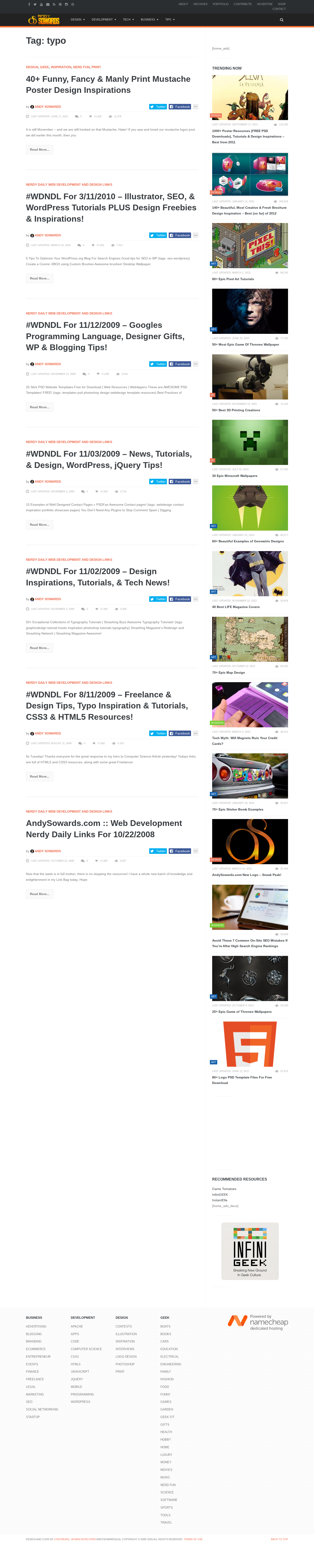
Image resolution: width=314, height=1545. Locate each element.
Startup (33, 1417)
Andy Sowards (47, 107)
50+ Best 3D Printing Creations (236, 410)
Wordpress (80, 1402)
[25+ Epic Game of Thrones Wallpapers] (250, 978)
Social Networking (42, 1409)
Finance (32, 1371)
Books (165, 1334)
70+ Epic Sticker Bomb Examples (237, 809)
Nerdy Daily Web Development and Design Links (69, 184)
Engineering (170, 1364)
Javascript (80, 1371)
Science (167, 1492)
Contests (124, 1326)
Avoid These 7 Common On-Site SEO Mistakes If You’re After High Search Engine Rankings (250, 943)
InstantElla (219, 1200)
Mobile (76, 1387)
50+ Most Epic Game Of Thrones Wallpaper (245, 344)
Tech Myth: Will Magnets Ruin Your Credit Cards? (244, 741)
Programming (82, 1394)
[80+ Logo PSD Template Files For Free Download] (250, 1044)
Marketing (35, 1394)
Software (168, 1500)
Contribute (243, 4)
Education (169, 1349)
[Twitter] (36, 4)
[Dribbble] (73, 4)
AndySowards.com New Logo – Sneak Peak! (246, 875)
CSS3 (75, 1356)
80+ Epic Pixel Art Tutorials (233, 279)
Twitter (161, 107)
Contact (279, 9)
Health (166, 1432)
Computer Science (86, 1349)
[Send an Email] (48, 4)
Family (165, 1371)
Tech (127, 19)
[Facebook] (29, 4)
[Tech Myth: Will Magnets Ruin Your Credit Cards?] (250, 704)
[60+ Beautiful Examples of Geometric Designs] (250, 508)
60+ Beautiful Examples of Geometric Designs (248, 541)
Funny (165, 1394)
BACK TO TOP (279, 1539)
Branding (34, 1341)
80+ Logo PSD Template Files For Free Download (242, 1080)
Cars (164, 1341)
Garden (166, 1409)
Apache (77, 1326)
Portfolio (220, 4)
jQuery (77, 1379)
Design (76, 19)
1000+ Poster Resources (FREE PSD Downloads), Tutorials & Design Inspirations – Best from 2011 (248, 136)
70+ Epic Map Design (228, 672)
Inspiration (61, 67)
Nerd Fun (81, 67)
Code (75, 1341)
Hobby (165, 1439)
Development (102, 19)
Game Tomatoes (224, 1189)
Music (165, 1477)
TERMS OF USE (193, 1539)
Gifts (164, 1424)
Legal (31, 1387)
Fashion (167, 1379)
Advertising (36, 1326)
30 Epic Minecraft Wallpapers (234, 476)
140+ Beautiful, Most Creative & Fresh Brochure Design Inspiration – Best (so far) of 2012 (249, 210)
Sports (166, 1507)
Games (165, 1402)
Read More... (39, 149)
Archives (200, 4)
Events (32, 1364)
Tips (168, 19)
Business (148, 19)
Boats (165, 1326)
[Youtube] (42, 4)
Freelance (35, 1379)
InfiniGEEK (220, 1194)
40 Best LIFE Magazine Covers (236, 607)
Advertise (265, 4)
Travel (166, 1522)
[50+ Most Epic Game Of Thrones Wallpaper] (250, 311)
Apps (75, 1334)
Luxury (166, 1455)
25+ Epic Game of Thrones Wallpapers (242, 1011)
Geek (44, 67)
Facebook (182, 107)
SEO (29, 1402)
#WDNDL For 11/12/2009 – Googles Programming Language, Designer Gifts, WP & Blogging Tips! (105, 336)
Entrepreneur (38, 1356)
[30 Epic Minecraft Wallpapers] (250, 442)
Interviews (125, 1349)
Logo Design (126, 1356)
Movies (166, 1470)
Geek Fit (167, 1417)
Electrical (169, 1356)
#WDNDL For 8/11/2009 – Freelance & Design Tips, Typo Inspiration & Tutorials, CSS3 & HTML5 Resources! (107, 706)
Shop (282, 4)
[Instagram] (67, 4)
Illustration (126, 1334)
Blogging (34, 1334)
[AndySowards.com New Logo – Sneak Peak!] (250, 841)
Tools (165, 1515)
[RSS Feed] (55, 4)
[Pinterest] (61, 4)
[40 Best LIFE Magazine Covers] (250, 573)
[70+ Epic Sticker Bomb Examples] (250, 776)
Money (165, 1462)
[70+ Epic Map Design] (250, 639)
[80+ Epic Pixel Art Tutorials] (250, 245)
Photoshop (125, 1364)
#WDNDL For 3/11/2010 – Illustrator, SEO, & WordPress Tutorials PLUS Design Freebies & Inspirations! (111, 207)
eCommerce (36, 1349)
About (183, 4)
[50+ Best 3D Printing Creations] (250, 376)
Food (164, 1387)
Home (164, 1447)
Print (96, 67)
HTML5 (75, 1364)
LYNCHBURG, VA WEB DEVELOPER (75, 1539)
